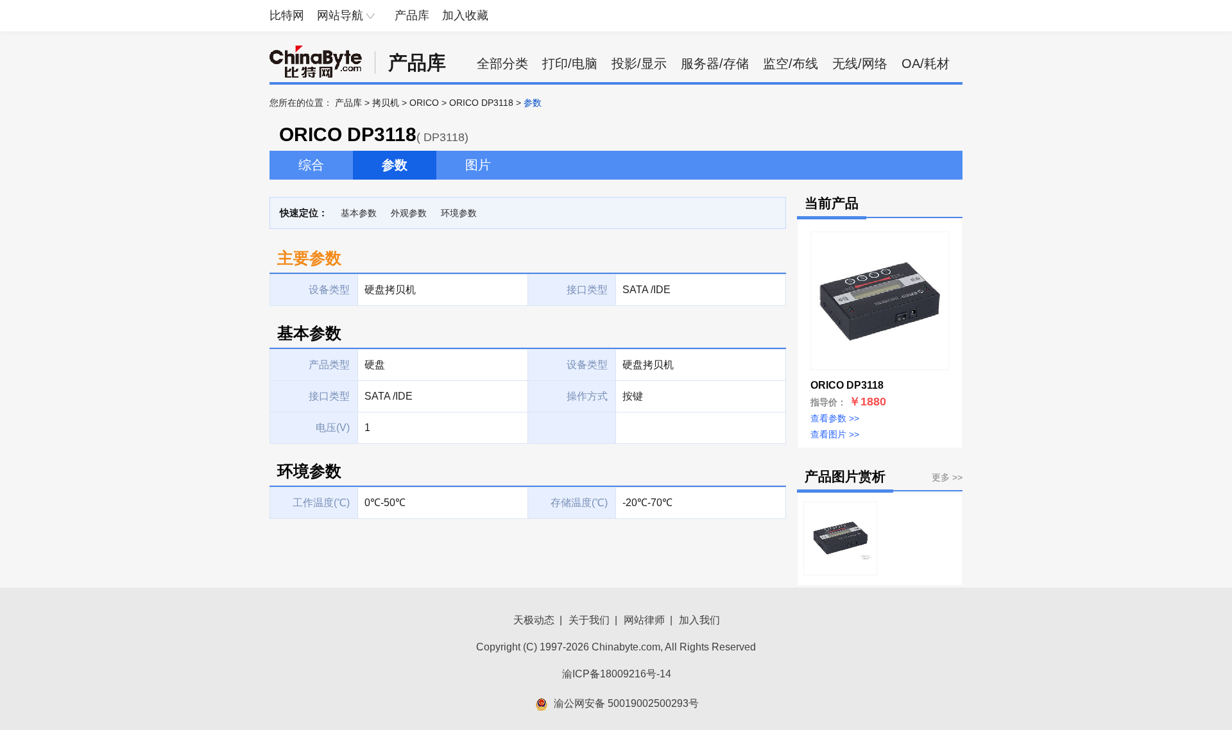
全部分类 (502, 63)
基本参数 (359, 213)
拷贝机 (385, 103)
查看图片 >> (834, 434)
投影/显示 (639, 63)
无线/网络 (859, 63)
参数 (394, 165)
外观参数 (409, 213)
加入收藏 (465, 15)
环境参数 (459, 213)
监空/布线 (790, 63)
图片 (478, 165)
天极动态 (533, 620)
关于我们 (589, 620)
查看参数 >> (834, 418)
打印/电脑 (569, 63)
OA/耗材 (926, 63)
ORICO (424, 103)
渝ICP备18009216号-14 (616, 673)
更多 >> (947, 477)
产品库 (412, 15)
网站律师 (644, 620)
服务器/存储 (715, 63)
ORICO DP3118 (481, 103)
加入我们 (699, 620)
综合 (311, 165)
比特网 (287, 15)
